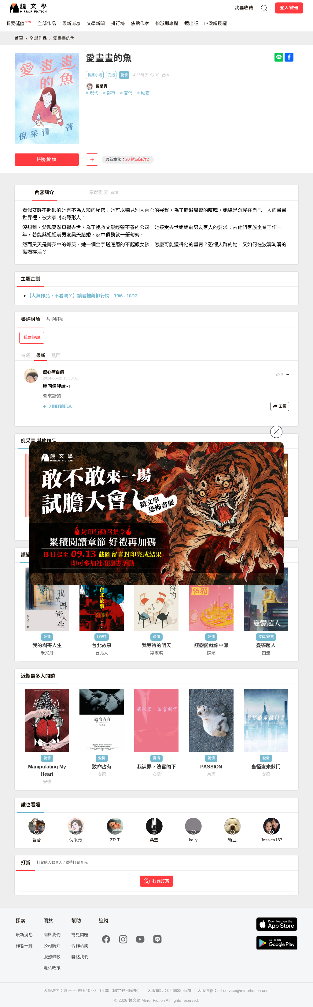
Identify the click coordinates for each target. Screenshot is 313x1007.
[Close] (276, 432)
